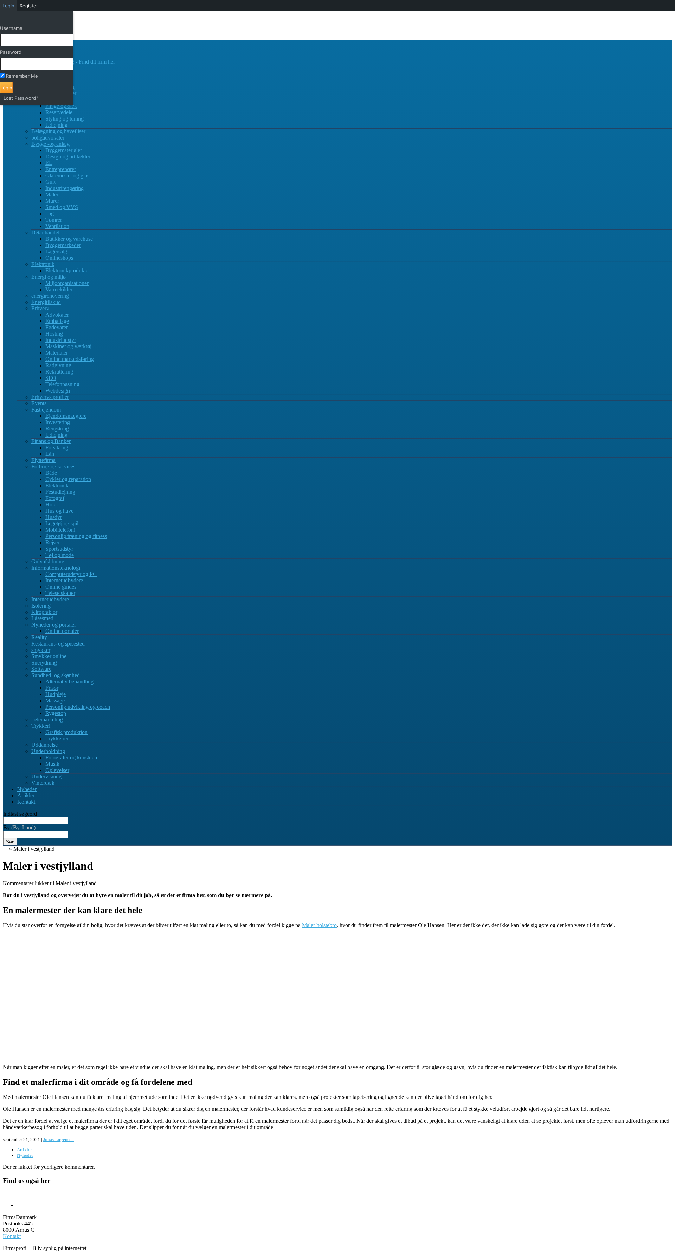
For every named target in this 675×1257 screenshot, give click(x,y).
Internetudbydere (64, 580)
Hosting (54, 334)
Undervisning (46, 776)
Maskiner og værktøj (68, 346)
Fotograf (54, 498)
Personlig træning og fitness (76, 536)
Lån (49, 454)
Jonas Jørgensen (58, 1139)
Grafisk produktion (66, 732)
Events (38, 403)
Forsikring (56, 448)
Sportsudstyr (59, 549)
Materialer (56, 353)
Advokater (57, 315)
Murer (52, 201)
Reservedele (58, 112)
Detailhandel (45, 232)
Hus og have (59, 511)
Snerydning (44, 663)
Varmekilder (58, 289)
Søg (10, 841)
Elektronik (42, 264)
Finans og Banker (51, 441)
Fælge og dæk (61, 106)
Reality (39, 637)
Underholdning (48, 751)
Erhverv (40, 308)
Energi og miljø (48, 277)
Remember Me (22, 76)
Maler (51, 194)
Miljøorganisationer (67, 283)
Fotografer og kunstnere (71, 757)
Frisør (51, 688)
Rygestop (55, 713)
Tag (49, 213)
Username (11, 28)
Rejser (52, 542)
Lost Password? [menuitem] (21, 98)
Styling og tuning (64, 119)
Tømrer (53, 220)
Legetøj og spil (61, 523)
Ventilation (57, 226)
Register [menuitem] (29, 5)
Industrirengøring (64, 188)
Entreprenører (60, 169)
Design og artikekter (67, 157)
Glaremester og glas (67, 176)
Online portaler (62, 631)
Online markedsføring (69, 359)
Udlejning (56, 125)
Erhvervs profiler (50, 397)
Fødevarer (56, 327)
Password (10, 52)
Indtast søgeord (20, 814)
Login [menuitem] (8, 5)
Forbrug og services (53, 466)
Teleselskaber (60, 593)
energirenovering (50, 296)
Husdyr (53, 517)
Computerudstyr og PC (71, 574)
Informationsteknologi (55, 568)
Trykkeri (40, 726)
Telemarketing (47, 720)
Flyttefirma (43, 460)
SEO (50, 378)
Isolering (41, 606)
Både (51, 473)
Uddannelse (44, 745)
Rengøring (57, 429)
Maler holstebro (319, 925)
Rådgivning (58, 365)
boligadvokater (47, 138)
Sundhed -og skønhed (55, 675)
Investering (57, 422)
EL (48, 163)
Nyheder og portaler (53, 625)
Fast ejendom (46, 410)
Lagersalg (56, 251)
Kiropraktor (44, 612)
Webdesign (57, 391)
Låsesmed (42, 618)
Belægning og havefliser (58, 131)
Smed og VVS (61, 207)
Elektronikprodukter (67, 270)
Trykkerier (57, 738)
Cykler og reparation (68, 479)
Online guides (60, 587)
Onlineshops (59, 258)
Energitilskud (46, 302)
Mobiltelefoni (60, 530)
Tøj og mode (59, 555)
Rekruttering (59, 372)
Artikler (25, 795)
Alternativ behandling (69, 682)
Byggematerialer (63, 150)
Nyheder (27, 789)
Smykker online (48, 656)
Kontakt (26, 802)
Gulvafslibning (47, 561)
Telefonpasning (62, 384)
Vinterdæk (42, 783)
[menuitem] (36, 17)
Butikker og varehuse (69, 239)
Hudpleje (55, 694)
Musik (52, 764)
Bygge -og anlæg (50, 144)
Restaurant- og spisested (58, 644)
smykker (40, 650)
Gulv (51, 182)
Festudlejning (60, 492)
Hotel (51, 504)
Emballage (57, 321)
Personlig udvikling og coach (77, 707)
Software (41, 669)
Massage (55, 701)
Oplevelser (57, 770)
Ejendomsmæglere (65, 416)
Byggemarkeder (63, 245)
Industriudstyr (60, 340)
